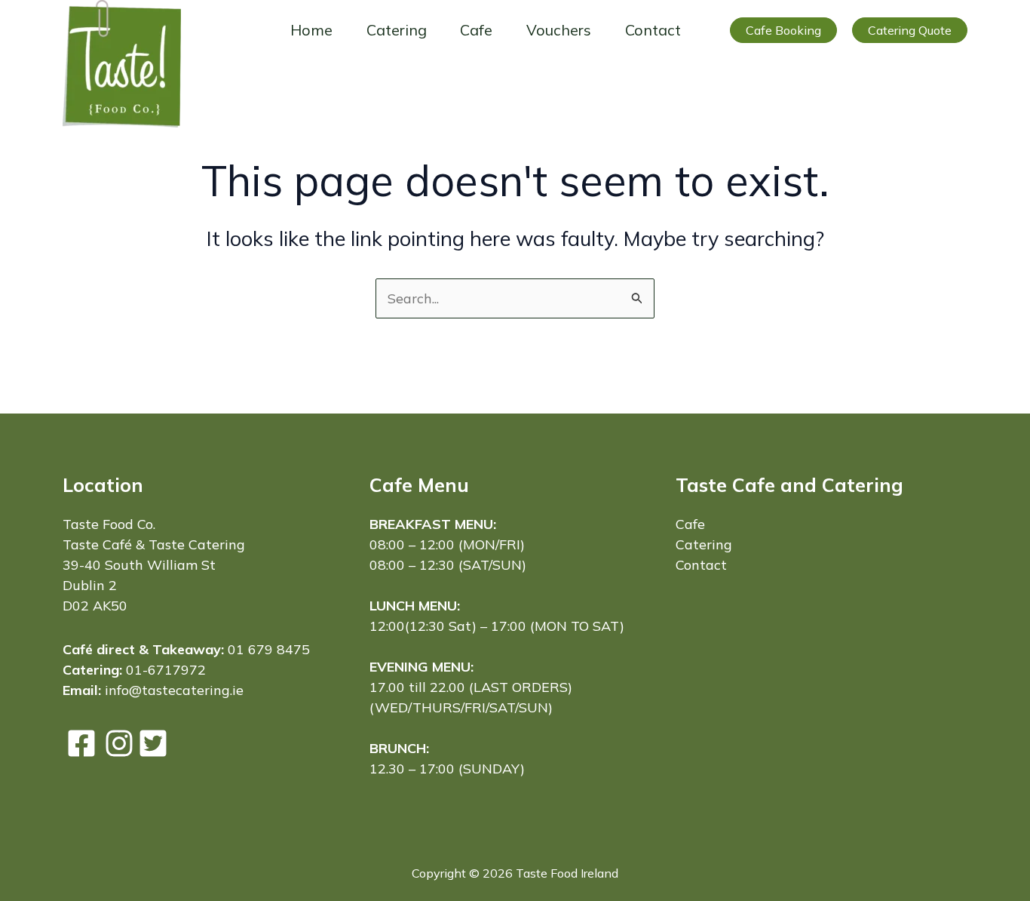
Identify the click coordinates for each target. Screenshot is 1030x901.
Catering (396, 29)
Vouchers (558, 29)
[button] (783, 30)
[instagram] (119, 743)
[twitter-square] (153, 743)
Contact (653, 29)
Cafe (476, 29)
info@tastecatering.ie (174, 690)
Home (311, 29)
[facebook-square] (81, 743)
